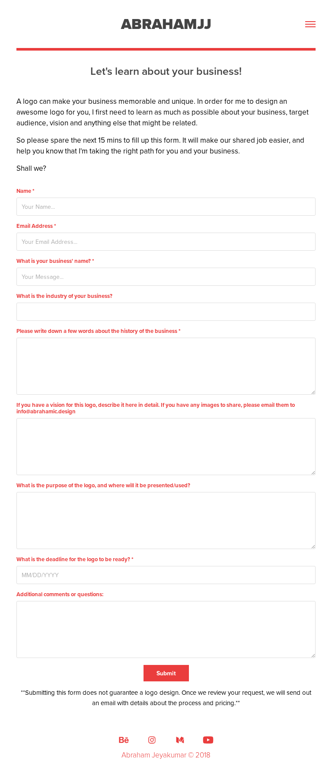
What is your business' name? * (55, 261)
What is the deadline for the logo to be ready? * (75, 559)
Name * (25, 191)
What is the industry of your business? (64, 296)
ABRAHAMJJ (166, 24)
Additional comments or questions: (59, 594)
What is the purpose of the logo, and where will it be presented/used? (103, 485)
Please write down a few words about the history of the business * (98, 331)
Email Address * (36, 226)
